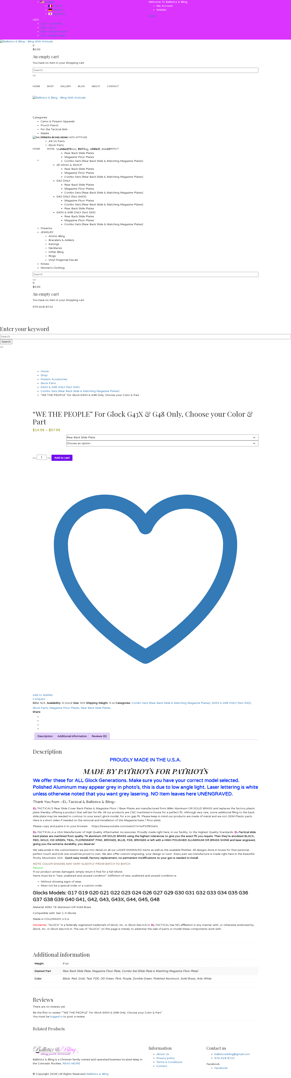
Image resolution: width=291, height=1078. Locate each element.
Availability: (54, 703)
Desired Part (40, 436)
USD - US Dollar (51, 23)
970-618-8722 (224, 1058)
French (57, 6)
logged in (56, 1016)
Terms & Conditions (169, 1062)
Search (6, 341)
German (57, 9)
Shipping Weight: (97, 703)
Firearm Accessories (54, 379)
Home (45, 371)
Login (152, 15)
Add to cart (62, 457)
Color (36, 442)
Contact (161, 1066)
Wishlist (161, 9)
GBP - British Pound (54, 31)
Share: (37, 712)
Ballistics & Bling (97, 1074)
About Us (162, 1054)
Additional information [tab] (72, 736)
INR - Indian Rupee (53, 35)
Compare (39, 699)
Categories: (123, 703)
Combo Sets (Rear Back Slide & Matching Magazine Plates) (80, 391)
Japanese (58, 13)
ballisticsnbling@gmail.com (232, 1054)
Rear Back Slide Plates (95, 708)
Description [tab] (45, 736)
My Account (164, 6)
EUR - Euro (48, 27)
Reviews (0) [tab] (99, 736)
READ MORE (71, 1063)
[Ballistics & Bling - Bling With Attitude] (26, 41)
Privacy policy (165, 1058)
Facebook (220, 1068)
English (49, 2)
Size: (76, 703)
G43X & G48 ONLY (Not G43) (60, 387)
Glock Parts (48, 383)
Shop (44, 375)
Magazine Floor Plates (64, 708)
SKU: (36, 703)
